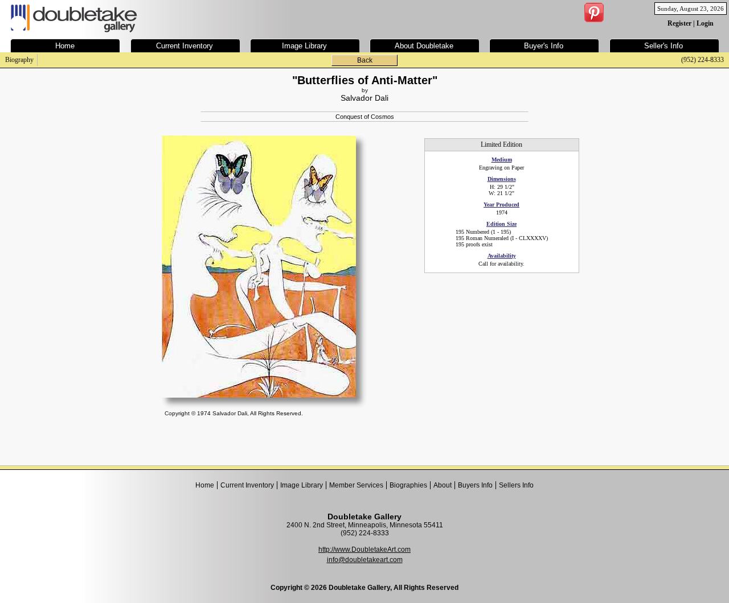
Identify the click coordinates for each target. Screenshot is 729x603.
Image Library (301, 485)
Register (679, 23)
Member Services (356, 485)
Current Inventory (247, 485)
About (442, 485)
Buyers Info (475, 485)
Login (705, 23)
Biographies (408, 485)
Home (204, 485)
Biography (19, 60)
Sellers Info (516, 485)
